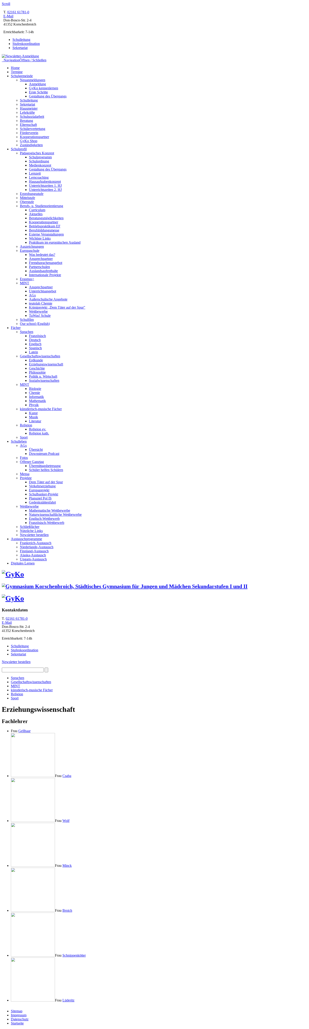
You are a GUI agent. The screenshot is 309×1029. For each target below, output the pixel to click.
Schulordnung (39, 161)
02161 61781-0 (18, 12)
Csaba (66, 776)
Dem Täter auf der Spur (46, 482)
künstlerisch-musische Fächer (41, 409)
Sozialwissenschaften (44, 380)
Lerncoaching (39, 177)
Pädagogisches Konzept (37, 153)
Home (15, 68)
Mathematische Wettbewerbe (49, 510)
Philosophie (37, 372)
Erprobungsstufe (31, 194)
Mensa (24, 474)
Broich (67, 910)
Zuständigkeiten (31, 145)
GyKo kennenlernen (43, 88)
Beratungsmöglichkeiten (46, 218)
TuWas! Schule (40, 315)
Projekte (26, 478)
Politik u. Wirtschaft (43, 376)
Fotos (24, 458)
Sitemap (16, 1011)
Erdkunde (36, 360)
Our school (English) (35, 324)
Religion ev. (37, 429)
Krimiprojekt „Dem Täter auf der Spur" (57, 307)
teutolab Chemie (40, 303)
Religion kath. (39, 433)
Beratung (26, 121)
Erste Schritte (38, 92)
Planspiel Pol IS (40, 498)
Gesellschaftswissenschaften (40, 356)
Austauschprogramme (26, 539)
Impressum (18, 1015)
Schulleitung (21, 40)
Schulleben (19, 441)
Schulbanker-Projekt (43, 494)
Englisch (35, 344)
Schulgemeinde (22, 76)
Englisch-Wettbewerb (44, 518)
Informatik (36, 397)
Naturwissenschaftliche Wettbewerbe (55, 514)
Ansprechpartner (41, 259)
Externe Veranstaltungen (46, 234)
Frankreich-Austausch (35, 543)
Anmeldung (37, 84)
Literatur (35, 421)
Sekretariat (20, 48)
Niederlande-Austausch (36, 547)
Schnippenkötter (74, 955)
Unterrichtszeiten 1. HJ (45, 185)
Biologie (35, 389)
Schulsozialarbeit (32, 116)
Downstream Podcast (44, 454)
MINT (24, 283)
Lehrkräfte (27, 112)
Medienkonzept (40, 165)
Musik (33, 417)
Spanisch (35, 348)
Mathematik (37, 401)
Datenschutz (20, 1019)
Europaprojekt (39, 490)
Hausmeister (29, 108)
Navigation (24, 60)
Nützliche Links (31, 531)
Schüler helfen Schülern (46, 470)
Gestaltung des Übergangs (48, 96)
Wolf (65, 821)
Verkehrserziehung (42, 486)
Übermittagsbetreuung (45, 466)
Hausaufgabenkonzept (45, 181)
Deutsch (35, 340)
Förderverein (29, 133)
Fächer (16, 328)
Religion (26, 425)
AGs (32, 295)
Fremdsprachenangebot (45, 263)
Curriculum (37, 210)
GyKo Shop (28, 141)
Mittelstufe (27, 198)
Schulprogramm (40, 157)
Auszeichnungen (32, 246)
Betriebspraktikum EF (44, 226)
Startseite (17, 1023)
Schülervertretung (32, 129)
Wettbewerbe (38, 311)
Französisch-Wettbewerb (46, 523)
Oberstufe (27, 202)
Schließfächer (29, 527)
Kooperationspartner (34, 137)
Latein (33, 352)
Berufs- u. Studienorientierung (41, 206)
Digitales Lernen (23, 563)
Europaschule (29, 250)
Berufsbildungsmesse (44, 230)
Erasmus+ (27, 279)
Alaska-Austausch (33, 555)
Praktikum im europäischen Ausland (55, 242)
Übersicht (36, 449)
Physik (34, 405)
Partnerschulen (39, 267)
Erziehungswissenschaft (46, 364)
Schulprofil (19, 149)
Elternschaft (28, 125)
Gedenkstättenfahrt (42, 502)
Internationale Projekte (45, 275)
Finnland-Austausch (34, 551)
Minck (67, 865)
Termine (17, 72)
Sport (24, 437)
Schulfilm (27, 319)
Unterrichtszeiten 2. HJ (45, 190)
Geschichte (37, 368)
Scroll (6, 4)
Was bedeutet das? (42, 255)
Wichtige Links (40, 238)
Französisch (37, 336)
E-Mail (8, 16)
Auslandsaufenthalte (43, 271)
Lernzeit (35, 173)
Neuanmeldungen (32, 80)
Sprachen (26, 332)
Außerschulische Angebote (48, 299)
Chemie (34, 393)
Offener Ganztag (32, 462)
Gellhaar (24, 731)
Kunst (33, 413)
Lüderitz (68, 1000)
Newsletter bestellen (34, 535)
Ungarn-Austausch (33, 559)
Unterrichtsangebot (42, 291)
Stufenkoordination (26, 44)
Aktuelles (36, 214)
